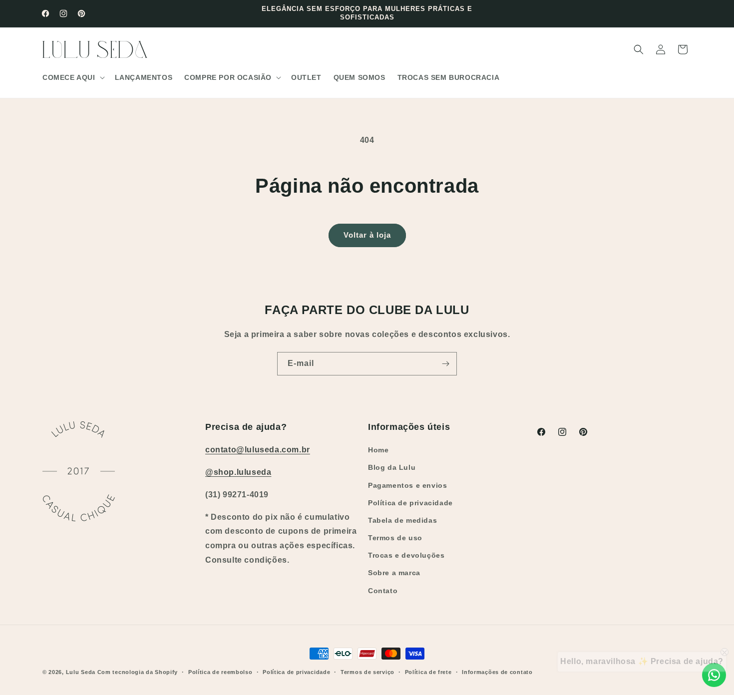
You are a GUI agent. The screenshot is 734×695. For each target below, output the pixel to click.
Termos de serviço (367, 672)
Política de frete (428, 672)
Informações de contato (497, 672)
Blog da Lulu (391, 467)
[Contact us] (714, 675)
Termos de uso (395, 538)
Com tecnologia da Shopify (137, 672)
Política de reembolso (220, 672)
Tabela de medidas (402, 520)
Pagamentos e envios (407, 485)
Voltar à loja (367, 235)
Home (378, 450)
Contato (382, 591)
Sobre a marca (394, 573)
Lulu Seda (80, 672)
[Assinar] (445, 363)
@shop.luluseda (238, 472)
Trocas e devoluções (406, 555)
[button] (72, 77)
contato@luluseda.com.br (257, 449)
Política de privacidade (410, 503)
